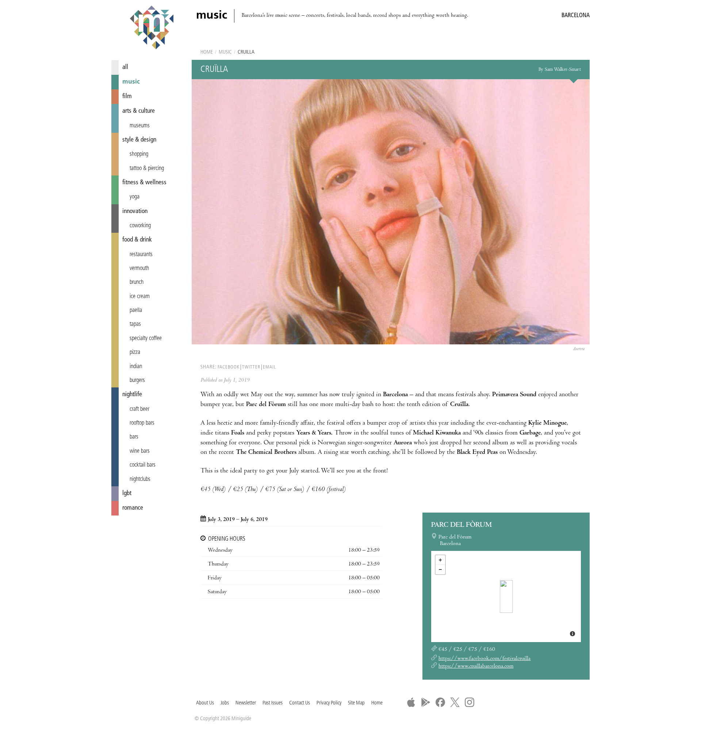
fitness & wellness (144, 182)
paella (136, 310)
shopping (139, 154)
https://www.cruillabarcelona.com (475, 666)
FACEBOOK (229, 367)
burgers (137, 380)
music (131, 82)
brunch (136, 282)
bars (134, 437)
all (125, 67)
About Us (205, 703)
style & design (139, 140)
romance (132, 508)
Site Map (356, 703)
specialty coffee (146, 338)
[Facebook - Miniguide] (440, 702)
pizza (135, 352)
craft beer (139, 409)
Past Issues (273, 703)
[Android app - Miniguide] (426, 702)
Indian (136, 367)
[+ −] (506, 596)
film (127, 96)
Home (206, 52)
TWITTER (251, 367)
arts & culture (138, 111)
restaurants (141, 255)
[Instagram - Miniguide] (469, 702)
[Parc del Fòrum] (506, 596)
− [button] (440, 569)
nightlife (132, 394)
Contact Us (299, 703)
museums (140, 126)
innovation (135, 211)
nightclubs (140, 479)
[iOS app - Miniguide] (411, 702)
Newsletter (245, 703)
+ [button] (440, 560)
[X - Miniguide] (455, 702)
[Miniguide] (151, 28)
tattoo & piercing (147, 168)
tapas (135, 324)
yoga (134, 197)
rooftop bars (142, 423)
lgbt (126, 493)
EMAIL (269, 367)
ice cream (140, 297)
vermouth (139, 268)
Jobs (225, 703)
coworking (140, 226)
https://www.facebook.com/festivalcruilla (484, 659)
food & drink (137, 240)
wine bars (140, 451)
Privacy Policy (329, 703)
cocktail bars (143, 465)
